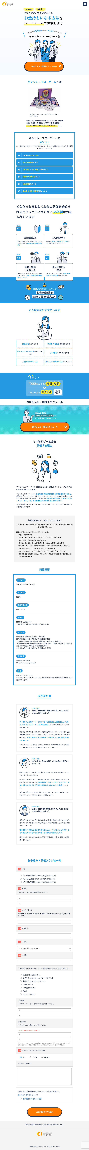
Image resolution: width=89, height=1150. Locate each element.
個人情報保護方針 (37, 1124)
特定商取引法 (48, 1124)
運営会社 (28, 1124)
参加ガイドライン (58, 1124)
